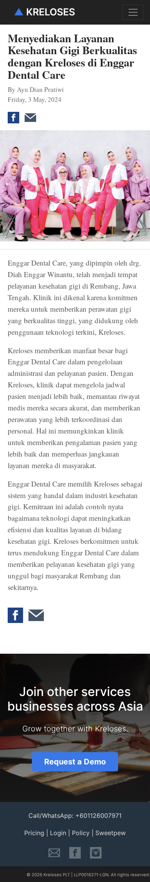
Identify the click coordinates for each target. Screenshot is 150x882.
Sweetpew (110, 833)
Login (58, 833)
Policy (81, 833)
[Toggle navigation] (133, 12)
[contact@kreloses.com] (54, 852)
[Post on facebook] (15, 113)
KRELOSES (44, 12)
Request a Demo (75, 761)
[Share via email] (32, 113)
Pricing (34, 833)
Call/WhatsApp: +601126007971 (75, 815)
